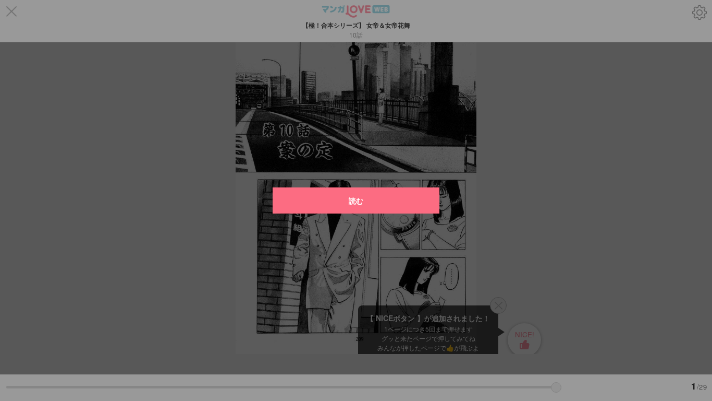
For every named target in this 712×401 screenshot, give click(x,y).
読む (356, 200)
